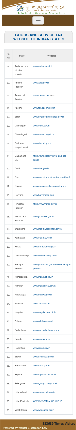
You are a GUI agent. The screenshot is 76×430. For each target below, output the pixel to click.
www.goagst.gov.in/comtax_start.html (51, 177)
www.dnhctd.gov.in (42, 143)
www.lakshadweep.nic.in (45, 255)
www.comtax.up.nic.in (47, 401)
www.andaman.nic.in (43, 66)
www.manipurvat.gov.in (44, 286)
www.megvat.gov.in (42, 294)
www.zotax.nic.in (41, 303)
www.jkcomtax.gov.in (43, 216)
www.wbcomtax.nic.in (43, 410)
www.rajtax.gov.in (41, 348)
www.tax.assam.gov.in (44, 108)
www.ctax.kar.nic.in (42, 237)
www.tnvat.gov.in (41, 365)
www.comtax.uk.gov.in (44, 392)
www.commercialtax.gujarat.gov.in (49, 186)
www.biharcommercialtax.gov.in (48, 117)
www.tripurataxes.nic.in (44, 374)
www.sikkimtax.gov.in (43, 356)
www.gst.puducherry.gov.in (46, 330)
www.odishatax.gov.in (43, 321)
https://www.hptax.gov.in (45, 204)
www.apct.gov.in (41, 82)
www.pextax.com (41, 339)
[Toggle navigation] (38, 20)
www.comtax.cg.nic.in (43, 134)
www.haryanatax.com (43, 195)
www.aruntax (41, 95)
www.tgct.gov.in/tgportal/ (45, 383)
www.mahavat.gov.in (43, 277)
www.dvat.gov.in (41, 168)
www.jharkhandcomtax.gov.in (47, 229)
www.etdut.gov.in (41, 125)
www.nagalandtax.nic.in (44, 312)
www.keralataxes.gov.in (44, 246)
